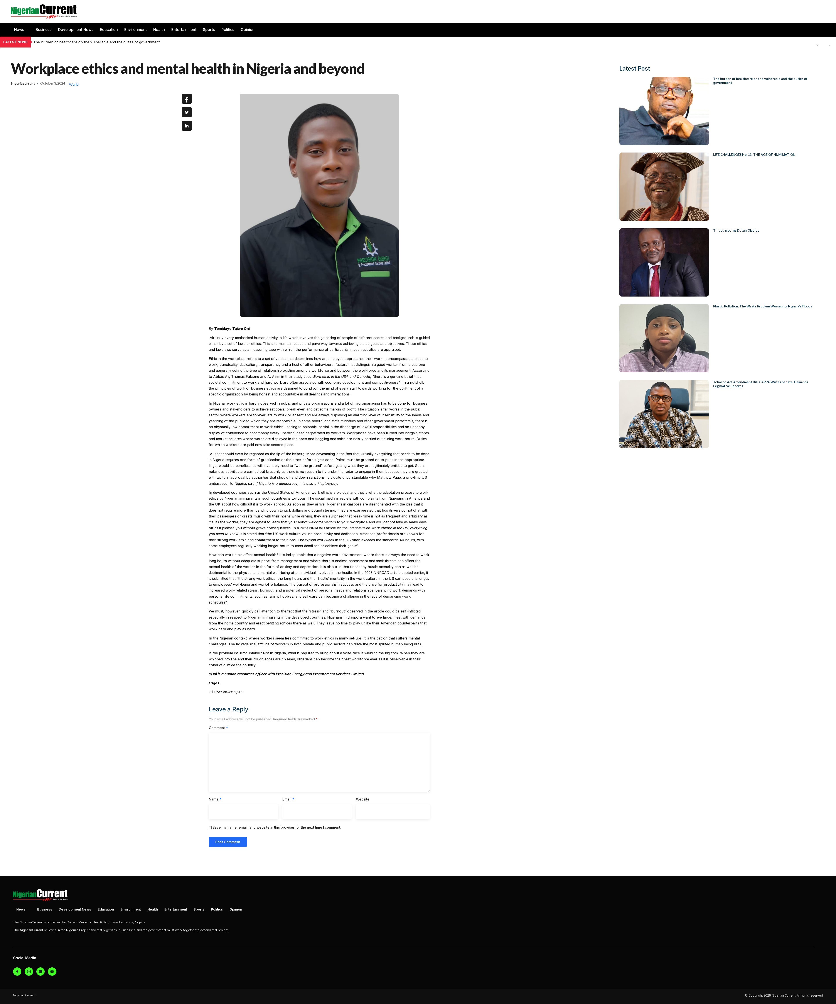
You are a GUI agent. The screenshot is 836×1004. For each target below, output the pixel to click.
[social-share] (187, 99)
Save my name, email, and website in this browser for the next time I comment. (276, 827)
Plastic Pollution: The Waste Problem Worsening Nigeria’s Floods (762, 306)
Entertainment (183, 29)
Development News (75, 29)
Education (109, 29)
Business (44, 29)
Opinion (248, 29)
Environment (135, 29)
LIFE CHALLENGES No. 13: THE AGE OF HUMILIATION (80, 42)
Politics (227, 29)
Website (362, 799)
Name (215, 799)
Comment (218, 728)
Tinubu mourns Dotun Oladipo (736, 230)
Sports (209, 29)
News (19, 29)
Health (159, 29)
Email (288, 799)
